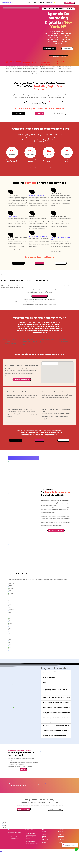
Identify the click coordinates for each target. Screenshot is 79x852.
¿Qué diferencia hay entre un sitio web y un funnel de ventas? (55, 722)
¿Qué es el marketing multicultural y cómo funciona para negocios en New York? (56, 713)
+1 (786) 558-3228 (13, 836)
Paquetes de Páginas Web (31, 833)
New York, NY (44, 831)
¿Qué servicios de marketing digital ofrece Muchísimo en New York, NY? (56, 672)
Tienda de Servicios (29, 831)
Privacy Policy (10, 847)
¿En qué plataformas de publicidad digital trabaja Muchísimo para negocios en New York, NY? (56, 703)
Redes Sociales (12, 216)
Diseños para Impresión (30, 841)
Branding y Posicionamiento (38, 236)
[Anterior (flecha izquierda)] (0, 851)
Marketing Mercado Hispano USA (32, 839)
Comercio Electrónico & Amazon (32, 843)
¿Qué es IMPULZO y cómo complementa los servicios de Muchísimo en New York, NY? (54, 736)
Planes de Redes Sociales (31, 836)
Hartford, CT (44, 834)
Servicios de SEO (29, 838)
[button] (34, 2)
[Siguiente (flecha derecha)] (1, 851)
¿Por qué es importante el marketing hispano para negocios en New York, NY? (56, 708)
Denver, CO (60, 837)
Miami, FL (44, 829)
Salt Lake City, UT (61, 839)
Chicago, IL (44, 837)
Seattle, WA (60, 842)
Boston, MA (44, 832)
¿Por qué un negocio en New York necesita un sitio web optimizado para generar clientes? (56, 718)
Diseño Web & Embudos (36, 195)
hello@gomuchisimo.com (14, 838)
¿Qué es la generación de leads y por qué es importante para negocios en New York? (55, 690)
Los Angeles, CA (61, 829)
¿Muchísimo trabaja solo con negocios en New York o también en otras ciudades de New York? (56, 677)
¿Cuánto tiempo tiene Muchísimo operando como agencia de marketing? (55, 681)
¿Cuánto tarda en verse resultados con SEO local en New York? (55, 694)
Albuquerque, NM (61, 834)
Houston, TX (60, 831)
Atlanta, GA (44, 836)
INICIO (29, 2)
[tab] (56, 672)
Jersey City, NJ (45, 839)
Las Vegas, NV (61, 836)
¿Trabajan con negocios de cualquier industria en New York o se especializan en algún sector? (56, 731)
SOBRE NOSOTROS (41, 2)
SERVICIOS (34, 2)
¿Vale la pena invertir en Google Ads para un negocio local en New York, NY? (56, 698)
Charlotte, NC (44, 840)
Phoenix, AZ (60, 832)
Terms (15, 847)
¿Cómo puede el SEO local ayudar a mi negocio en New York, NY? (56, 685)
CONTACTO (48, 2)
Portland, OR (60, 840)
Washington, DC (45, 842)
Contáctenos (47, 783)
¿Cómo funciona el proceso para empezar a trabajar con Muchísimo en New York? (56, 726)
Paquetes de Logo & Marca (31, 835)
